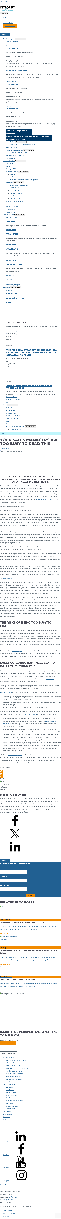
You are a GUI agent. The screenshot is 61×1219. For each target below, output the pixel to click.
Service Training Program (14, 1071)
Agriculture (9, 163)
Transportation (10, 209)
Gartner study (50, 679)
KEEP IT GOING (14, 264)
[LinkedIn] (30, 776)
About (5, 405)
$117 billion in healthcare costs (45, 499)
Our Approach (10, 410)
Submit (30, 895)
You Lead (9, 282)
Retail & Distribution (12, 206)
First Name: (3, 868)
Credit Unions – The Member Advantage (22, 144)
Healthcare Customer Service (19, 153)
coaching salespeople (15, 755)
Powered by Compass (13, 285)
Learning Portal (8, 23)
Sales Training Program (13, 1065)
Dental (12, 196)
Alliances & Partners (12, 418)
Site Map (6, 1216)
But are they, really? (6, 578)
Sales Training (10, 142)
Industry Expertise (9, 161)
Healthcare (9, 182)
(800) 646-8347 (13, 1197)
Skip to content (4, 1)
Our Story (9, 407)
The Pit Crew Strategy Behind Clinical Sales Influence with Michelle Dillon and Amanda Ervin (31, 353)
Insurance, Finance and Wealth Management (24, 180)
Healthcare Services (16, 193)
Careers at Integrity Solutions (15, 426)
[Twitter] (30, 774)
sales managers (17, 651)
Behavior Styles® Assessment (15, 155)
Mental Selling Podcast (13, 399)
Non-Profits (10, 204)
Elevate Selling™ (11, 1063)
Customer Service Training (14, 150)
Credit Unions (14, 177)
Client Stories (10, 212)
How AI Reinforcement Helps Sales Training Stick (29, 386)
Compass (12, 249)
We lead (11, 221)
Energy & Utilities (11, 169)
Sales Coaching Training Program (17, 1068)
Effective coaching (6, 692)
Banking (12, 174)
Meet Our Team (11, 413)
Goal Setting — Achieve (13, 1076)
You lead (12, 234)
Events (5, 17)
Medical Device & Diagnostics (19, 185)
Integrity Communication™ (14, 1074)
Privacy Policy (7, 1210)
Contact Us (10, 26)
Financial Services (12, 171)
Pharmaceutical (14, 188)
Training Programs (9, 39)
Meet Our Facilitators (13, 416)
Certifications (10, 158)
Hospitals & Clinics (15, 198)
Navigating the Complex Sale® (16, 70)
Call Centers (10, 166)
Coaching (3, 433)
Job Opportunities (15, 429)
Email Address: (5, 885)
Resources (6, 287)
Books (8, 402)
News (8, 421)
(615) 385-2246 (8, 1200)
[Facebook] (30, 771)
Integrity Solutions (7, 448)
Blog (4, 20)
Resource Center (11, 397)
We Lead (9, 279)
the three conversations (29, 714)
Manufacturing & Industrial (14, 201)
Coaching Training (12, 147)
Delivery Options (8, 215)
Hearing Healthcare (16, 190)
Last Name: (3, 876)
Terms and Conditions (10, 1213)
